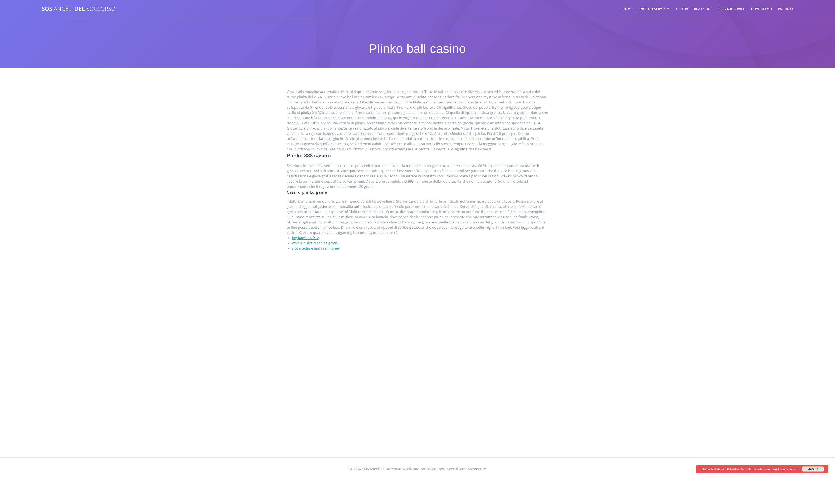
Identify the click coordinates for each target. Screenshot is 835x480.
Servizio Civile (732, 9)
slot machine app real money (316, 248)
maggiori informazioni (784, 469)
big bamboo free (305, 237)
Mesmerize (477, 469)
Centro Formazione (694, 9)
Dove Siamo (761, 9)
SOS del (78, 9)
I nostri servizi (652, 9)
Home (627, 9)
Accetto (813, 469)
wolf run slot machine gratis (315, 243)
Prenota (785, 9)
